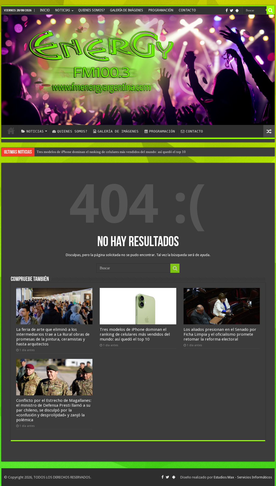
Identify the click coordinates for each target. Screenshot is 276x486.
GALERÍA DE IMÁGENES (126, 10)
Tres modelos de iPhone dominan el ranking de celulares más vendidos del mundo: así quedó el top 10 (111, 152)
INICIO (45, 10)
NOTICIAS (62, 10)
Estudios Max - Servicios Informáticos (243, 477)
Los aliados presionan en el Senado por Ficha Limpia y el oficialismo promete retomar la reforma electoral (220, 334)
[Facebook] (226, 10)
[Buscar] (271, 10)
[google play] (237, 10)
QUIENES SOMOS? (91, 10)
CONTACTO (187, 10)
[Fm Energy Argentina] (138, 70)
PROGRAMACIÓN (161, 10)
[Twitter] (231, 10)
